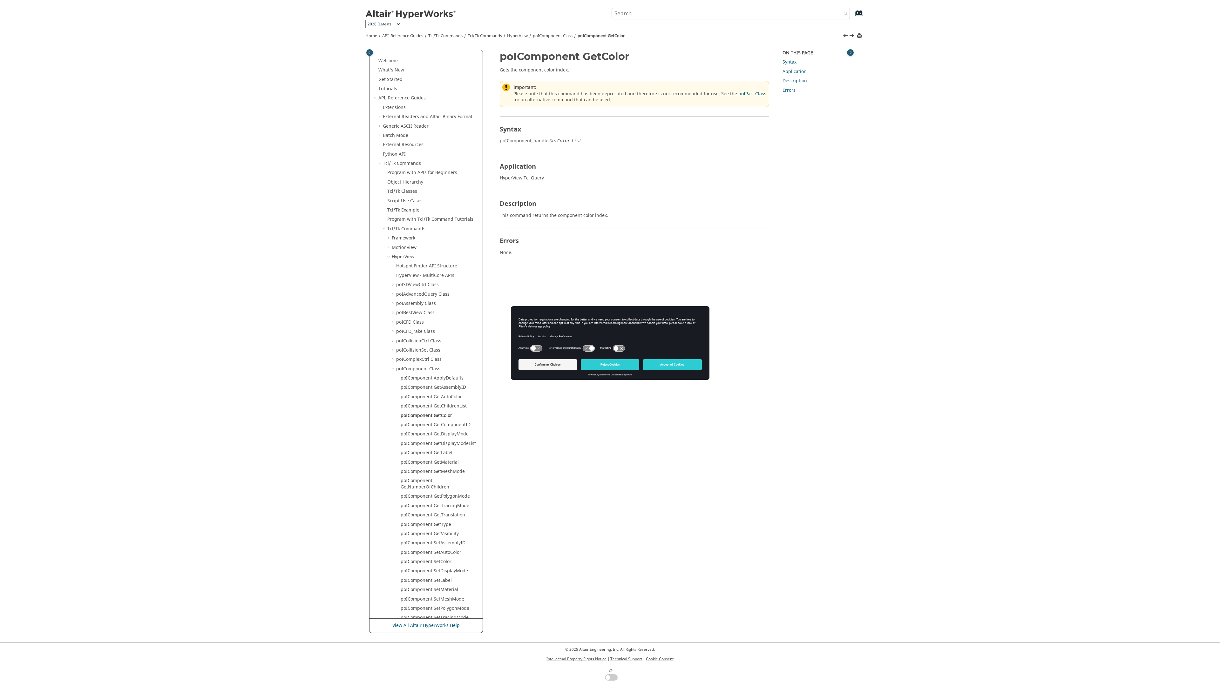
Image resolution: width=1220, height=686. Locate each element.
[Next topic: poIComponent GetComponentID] (852, 36)
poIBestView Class (415, 312)
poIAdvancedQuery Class (423, 294)
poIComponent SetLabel (426, 580)
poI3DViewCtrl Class (417, 284)
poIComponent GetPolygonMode (435, 496)
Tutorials (387, 88)
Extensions (394, 107)
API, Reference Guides (402, 36)
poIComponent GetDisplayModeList (438, 443)
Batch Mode (395, 135)
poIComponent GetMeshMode (433, 471)
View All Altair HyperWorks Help (426, 625)
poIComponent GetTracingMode (435, 505)
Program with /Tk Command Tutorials (430, 219)
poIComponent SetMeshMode (432, 599)
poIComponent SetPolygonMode (435, 608)
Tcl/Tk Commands (445, 36)
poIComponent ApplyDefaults (432, 378)
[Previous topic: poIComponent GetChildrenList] (846, 36)
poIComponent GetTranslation (433, 515)
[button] (375, 61)
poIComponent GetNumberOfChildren (425, 483)
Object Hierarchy (405, 182)
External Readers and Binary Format (427, 116)
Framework (403, 238)
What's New (391, 70)
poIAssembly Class (416, 303)
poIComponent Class (553, 36)
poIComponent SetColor (426, 561)
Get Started (390, 79)
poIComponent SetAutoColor (431, 552)
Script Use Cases (405, 201)
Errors (789, 90)
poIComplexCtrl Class (419, 359)
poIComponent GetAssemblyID (433, 387)
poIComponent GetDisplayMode (435, 434)
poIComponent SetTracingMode (435, 617)
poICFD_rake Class (415, 331)
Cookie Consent (660, 659)
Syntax (789, 62)
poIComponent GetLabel (426, 452)
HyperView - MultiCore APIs (425, 275)
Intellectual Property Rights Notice (576, 659)
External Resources (403, 144)
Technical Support (626, 659)
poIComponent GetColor (601, 36)
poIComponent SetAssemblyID (433, 543)
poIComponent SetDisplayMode (434, 571)
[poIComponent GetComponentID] (852, 36)
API (394, 154)
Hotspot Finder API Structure (426, 266)
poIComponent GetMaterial (430, 462)
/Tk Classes (402, 191)
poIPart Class (752, 94)
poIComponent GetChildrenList (434, 406)
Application (795, 71)
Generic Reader (406, 126)
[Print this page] (860, 36)
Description (795, 80)
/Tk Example (403, 210)
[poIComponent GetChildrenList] (846, 36)
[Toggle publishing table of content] (369, 52)
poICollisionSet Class (418, 350)
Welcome (388, 60)
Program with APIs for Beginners (422, 172)
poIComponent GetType (426, 524)
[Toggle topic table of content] (850, 52)
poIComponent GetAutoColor (431, 396)
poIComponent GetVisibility (430, 533)
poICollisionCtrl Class (418, 341)
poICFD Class (410, 322)
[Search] (844, 14)
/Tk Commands (485, 36)
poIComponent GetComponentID (436, 424)
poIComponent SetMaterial (429, 589)
